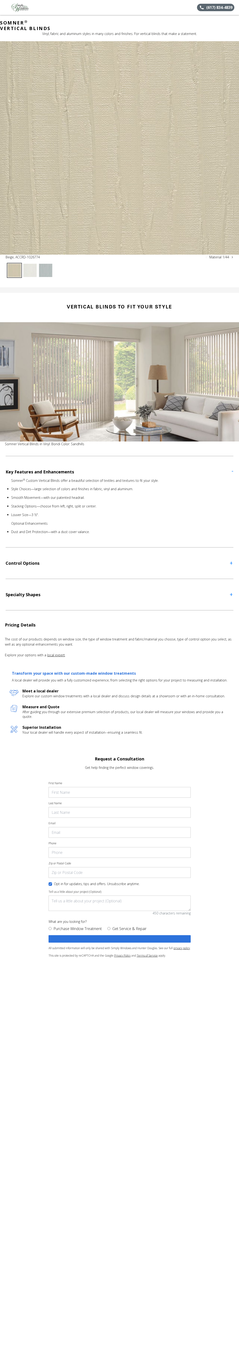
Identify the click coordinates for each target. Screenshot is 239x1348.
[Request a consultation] (120, 939)
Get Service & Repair (129, 928)
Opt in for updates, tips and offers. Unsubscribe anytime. (97, 884)
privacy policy (181, 948)
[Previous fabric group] (206, 257)
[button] (5, 7)
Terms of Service (147, 956)
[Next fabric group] (232, 257)
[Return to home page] (25, 7)
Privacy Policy (122, 956)
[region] (119, 148)
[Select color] (14, 270)
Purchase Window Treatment (77, 928)
